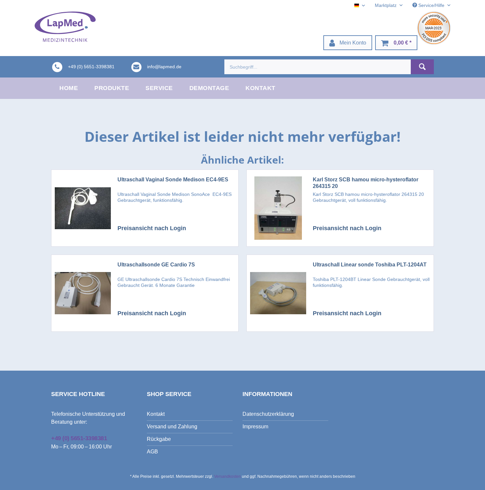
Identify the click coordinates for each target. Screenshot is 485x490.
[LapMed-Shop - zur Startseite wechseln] (65, 27)
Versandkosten (227, 476)
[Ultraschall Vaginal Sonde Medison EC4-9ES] (83, 208)
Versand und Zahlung (172, 426)
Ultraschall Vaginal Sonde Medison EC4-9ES (172, 179)
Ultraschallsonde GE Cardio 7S (156, 264)
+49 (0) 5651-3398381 (79, 438)
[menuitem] (347, 42)
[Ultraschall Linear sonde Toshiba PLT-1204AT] (278, 293)
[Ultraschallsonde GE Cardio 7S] (83, 293)
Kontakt (156, 414)
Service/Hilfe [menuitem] (431, 5)
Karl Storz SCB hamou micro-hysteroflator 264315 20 (365, 183)
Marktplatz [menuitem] (386, 5)
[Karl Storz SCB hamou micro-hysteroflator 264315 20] (278, 208)
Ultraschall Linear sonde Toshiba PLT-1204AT (370, 264)
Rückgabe (159, 439)
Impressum (255, 426)
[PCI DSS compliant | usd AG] (433, 28)
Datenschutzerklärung (268, 414)
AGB (152, 451)
